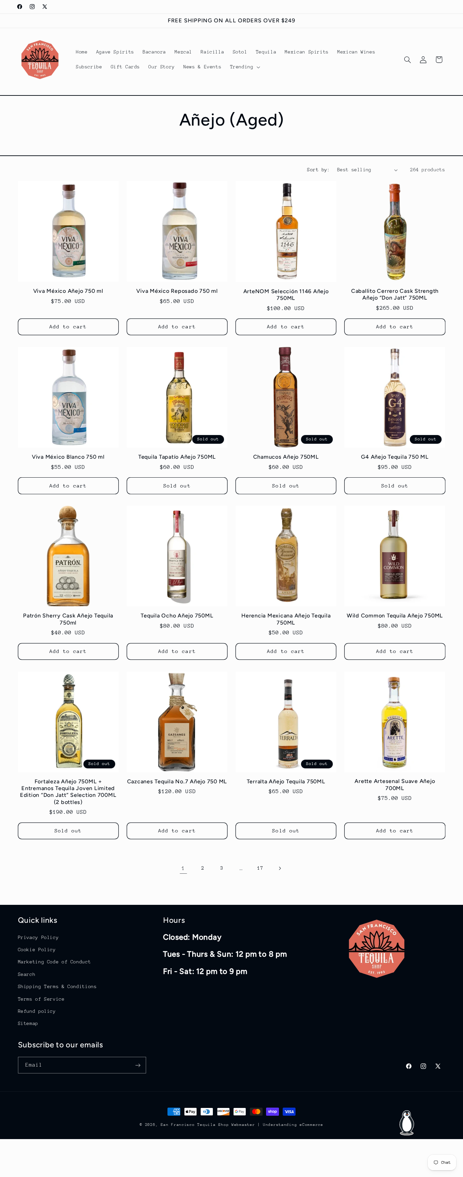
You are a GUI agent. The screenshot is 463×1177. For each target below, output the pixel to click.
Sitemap (28, 1023)
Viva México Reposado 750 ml (177, 291)
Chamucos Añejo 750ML (286, 457)
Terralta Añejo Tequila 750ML (286, 781)
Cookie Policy (37, 949)
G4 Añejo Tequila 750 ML (394, 457)
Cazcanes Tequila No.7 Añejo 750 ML (177, 781)
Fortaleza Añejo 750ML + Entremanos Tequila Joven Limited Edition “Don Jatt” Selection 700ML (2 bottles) (68, 791)
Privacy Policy (38, 937)
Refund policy (37, 1010)
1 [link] (183, 868)
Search (27, 974)
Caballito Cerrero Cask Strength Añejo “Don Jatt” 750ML (395, 294)
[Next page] (279, 868)
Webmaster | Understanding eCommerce (277, 1124)
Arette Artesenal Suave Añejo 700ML (395, 784)
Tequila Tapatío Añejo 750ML (177, 457)
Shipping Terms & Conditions (57, 986)
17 (260, 868)
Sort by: (318, 169)
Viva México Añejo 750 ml (68, 291)
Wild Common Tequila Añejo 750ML (395, 615)
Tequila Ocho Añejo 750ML (177, 615)
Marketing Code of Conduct (54, 961)
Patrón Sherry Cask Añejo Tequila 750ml (68, 619)
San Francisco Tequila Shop (195, 1124)
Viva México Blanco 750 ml (68, 457)
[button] (244, 67)
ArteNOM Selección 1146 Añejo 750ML (286, 294)
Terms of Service (41, 998)
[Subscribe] (137, 1065)
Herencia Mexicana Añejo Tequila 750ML (285, 619)
